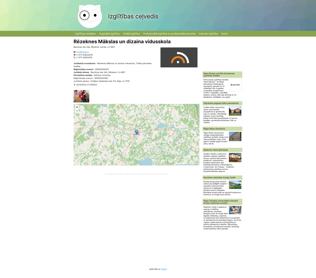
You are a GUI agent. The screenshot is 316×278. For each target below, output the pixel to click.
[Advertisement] (222, 54)
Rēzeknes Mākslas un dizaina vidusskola (154, 174)
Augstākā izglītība (109, 33)
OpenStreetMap (186, 164)
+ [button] (77, 107)
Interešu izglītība (208, 33)
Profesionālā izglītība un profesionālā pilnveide (169, 33)
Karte (224, 33)
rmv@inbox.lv (82, 52)
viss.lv (164, 269)
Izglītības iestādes (85, 33)
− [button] (77, 110)
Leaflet (177, 164)
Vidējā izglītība (131, 33)
